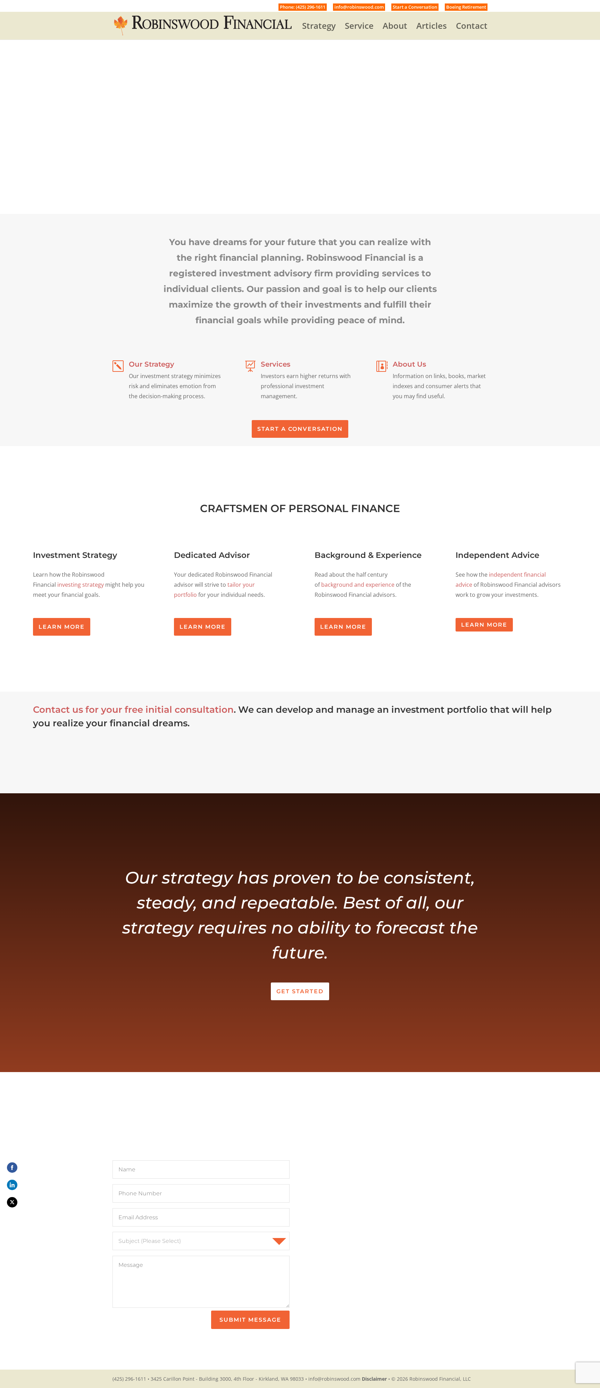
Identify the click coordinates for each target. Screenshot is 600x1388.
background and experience (357, 584)
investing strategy (80, 584)
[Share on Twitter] (12, 1202)
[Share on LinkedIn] (12, 1185)
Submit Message (250, 1319)
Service (359, 27)
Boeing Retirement (466, 7)
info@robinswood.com (359, 7)
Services (275, 364)
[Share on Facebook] (12, 1167)
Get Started (300, 991)
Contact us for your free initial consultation (133, 709)
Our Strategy (151, 364)
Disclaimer (374, 1379)
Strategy (319, 27)
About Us (409, 364)
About (395, 27)
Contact (472, 27)
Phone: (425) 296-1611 (302, 7)
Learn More (62, 627)
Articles (431, 27)
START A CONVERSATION (300, 429)
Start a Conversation (415, 7)
